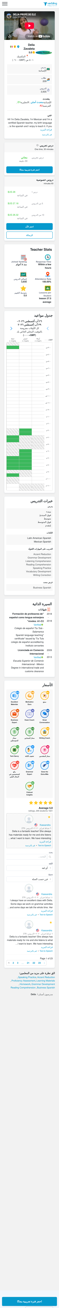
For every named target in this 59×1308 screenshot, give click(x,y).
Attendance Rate (43, 278)
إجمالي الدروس (20, 278)
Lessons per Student (45, 294)
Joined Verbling (19, 261)
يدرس (43, 67)
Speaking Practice (27, 977)
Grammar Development (43, 984)
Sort (51, 874)
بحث (51, 852)
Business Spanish (46, 987)
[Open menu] (5, 4)
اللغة (51, 863)
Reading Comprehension (23, 987)
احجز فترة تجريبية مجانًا (29, 1301)
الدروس (43, 88)
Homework (25, 984)
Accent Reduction (46, 977)
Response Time (43, 261)
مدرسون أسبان (45, 994)
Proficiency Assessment (23, 980)
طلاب (43, 77)
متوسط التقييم (21, 292)
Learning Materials (45, 980)
